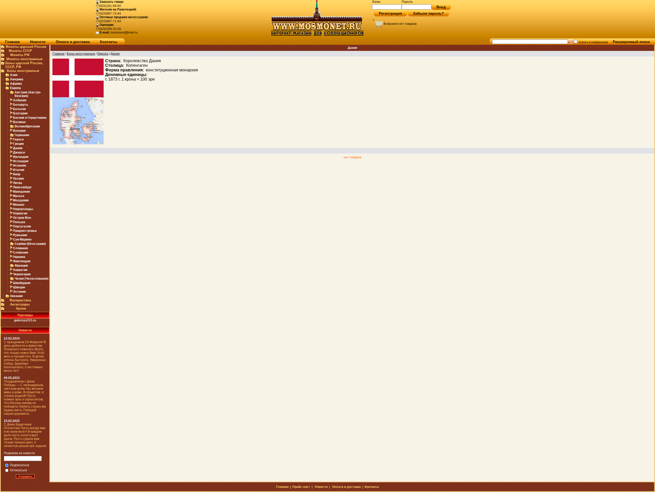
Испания (19, 165)
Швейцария (21, 283)
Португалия (22, 226)
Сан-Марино (22, 239)
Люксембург (22, 187)
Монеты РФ (19, 55)
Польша (19, 222)
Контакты (108, 42)
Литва (17, 183)
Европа (15, 88)
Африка (16, 83)
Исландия (20, 161)
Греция (18, 144)
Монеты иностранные (24, 59)
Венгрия (19, 131)
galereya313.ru (25, 320)
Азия (13, 75)
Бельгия (19, 109)
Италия (18, 170)
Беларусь (20, 104)
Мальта (18, 196)
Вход (441, 7)
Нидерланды (23, 209)
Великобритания (27, 126)
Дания (18, 148)
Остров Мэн (22, 218)
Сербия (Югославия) (30, 244)
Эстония (19, 291)
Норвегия (20, 213)
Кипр (16, 174)
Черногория (22, 274)
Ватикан (19, 122)
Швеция (19, 287)
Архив (21, 308)
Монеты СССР (20, 51)
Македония (21, 191)
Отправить (25, 476)
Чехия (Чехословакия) (31, 278)
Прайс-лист (301, 487)
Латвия (18, 178)
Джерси (19, 152)
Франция (21, 265)
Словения (20, 252)
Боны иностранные (23, 71)
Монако (18, 204)
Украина (19, 257)
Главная (12, 42)
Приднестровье (25, 231)
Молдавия (21, 200)
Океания (16, 296)
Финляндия (21, 261)
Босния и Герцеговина (30, 117)
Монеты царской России (26, 47)
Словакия (20, 248)
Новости (38, 42)
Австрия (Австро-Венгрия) (28, 94)
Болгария (20, 113)
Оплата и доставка (73, 42)
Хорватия (20, 270)
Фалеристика (20, 300)
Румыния (20, 235)
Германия (22, 135)
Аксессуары (20, 304)
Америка (16, 79)
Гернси (18, 139)
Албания (19, 100)
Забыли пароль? (428, 13)
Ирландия (20, 157)
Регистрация (390, 13)
